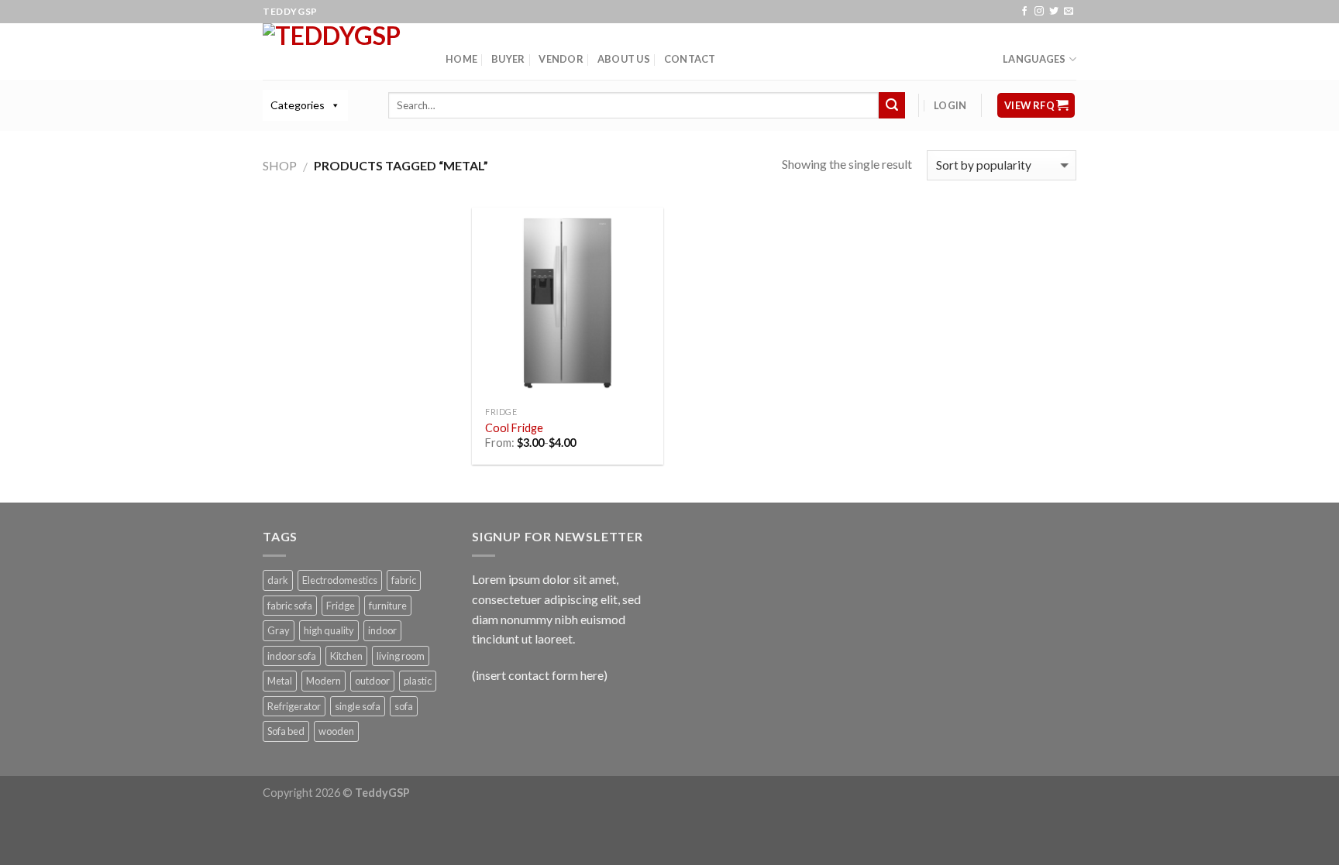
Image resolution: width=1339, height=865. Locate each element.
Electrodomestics (339, 580)
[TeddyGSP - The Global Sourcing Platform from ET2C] (342, 51)
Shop (280, 165)
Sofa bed (286, 731)
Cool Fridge (514, 427)
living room (401, 656)
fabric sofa (289, 605)
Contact (690, 59)
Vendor (561, 59)
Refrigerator (294, 706)
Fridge (340, 605)
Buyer (508, 59)
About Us (623, 59)
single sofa (357, 706)
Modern (323, 680)
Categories (297, 105)
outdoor (372, 680)
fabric (403, 580)
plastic (418, 680)
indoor (382, 630)
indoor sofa (291, 656)
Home (461, 59)
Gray (278, 630)
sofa (403, 706)
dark (277, 580)
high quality (329, 630)
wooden (336, 731)
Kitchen (346, 656)
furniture (388, 605)
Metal (279, 680)
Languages (1034, 59)
